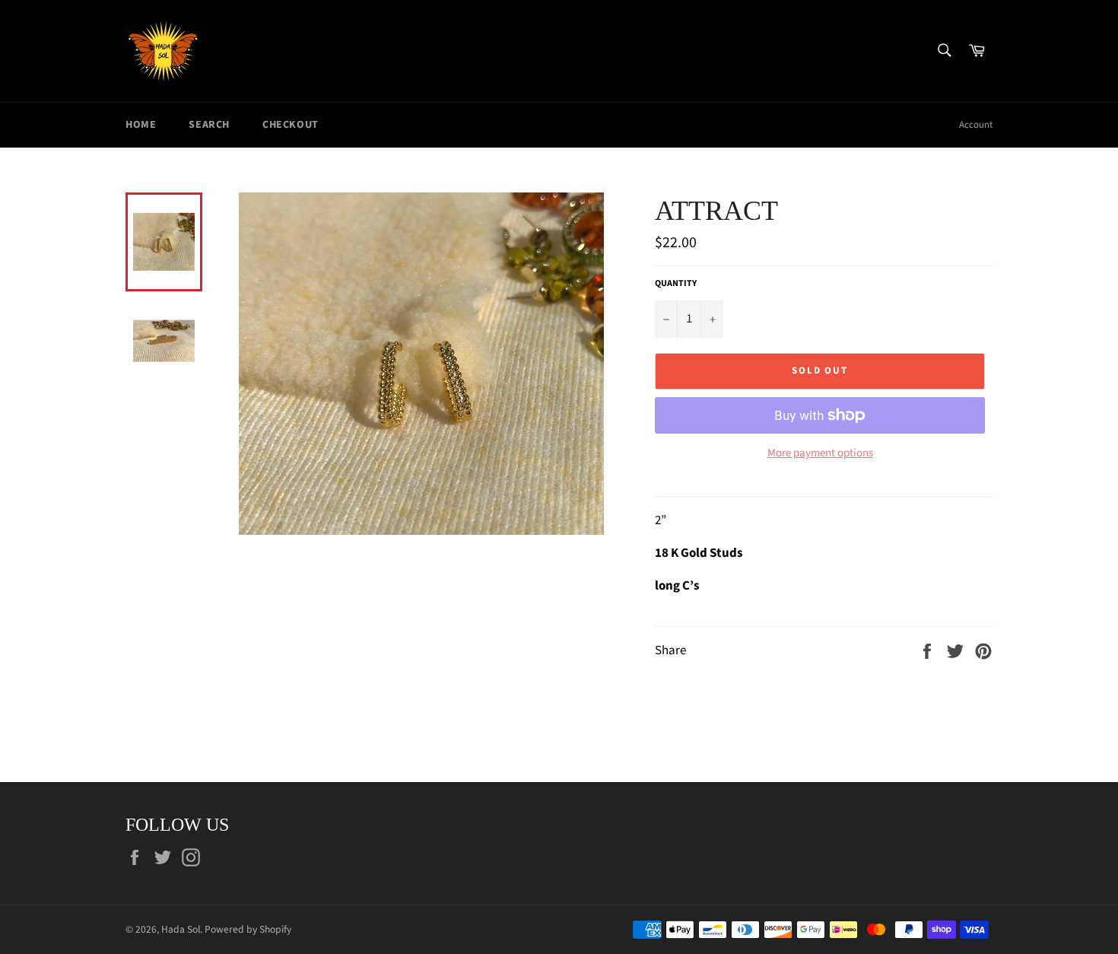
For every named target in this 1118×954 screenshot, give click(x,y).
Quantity (676, 284)
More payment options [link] (820, 453)
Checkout (290, 124)
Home (140, 124)
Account (976, 125)
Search (209, 124)
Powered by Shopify (248, 929)
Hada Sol (180, 929)
